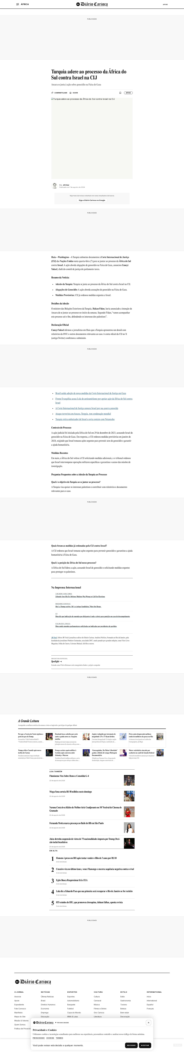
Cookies (50, 1038)
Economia (45, 1009)
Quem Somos (19, 1025)
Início (149, 997)
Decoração (125, 1017)
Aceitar (145, 1045)
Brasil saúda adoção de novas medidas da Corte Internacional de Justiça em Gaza (90, 393)
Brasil (43, 1001)
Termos (59, 1038)
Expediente (19, 1005)
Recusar (131, 1045)
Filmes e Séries (100, 1009)
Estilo (122, 997)
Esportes (71, 997)
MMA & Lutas (72, 1017)
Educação (45, 1017)
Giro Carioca (99, 1013)
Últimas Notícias (47, 997)
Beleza (123, 1009)
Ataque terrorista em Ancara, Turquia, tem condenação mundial (83, 414)
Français (150, 1009)
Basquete (71, 1005)
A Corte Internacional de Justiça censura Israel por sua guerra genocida (86, 408)
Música (97, 1005)
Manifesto (18, 1013)
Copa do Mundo (74, 1013)
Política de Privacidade (23, 1029)
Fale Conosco (20, 1009)
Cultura (97, 997)
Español (150, 1005)
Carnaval (97, 1001)
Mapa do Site (19, 1017)
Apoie (165, 4)
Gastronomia (125, 1001)
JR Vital (54, 638)
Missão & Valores (21, 1021)
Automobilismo (73, 1001)
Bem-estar (124, 1013)
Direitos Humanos (48, 1005)
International (152, 1001)
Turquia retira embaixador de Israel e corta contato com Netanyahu (85, 419)
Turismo (123, 1005)
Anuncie (17, 997)
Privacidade (39, 1038)
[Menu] (17, 4)
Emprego (44, 1013)
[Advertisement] (92, 38)
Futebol (70, 1009)
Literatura (98, 1017)
